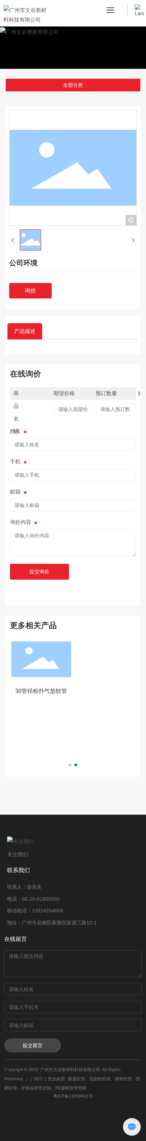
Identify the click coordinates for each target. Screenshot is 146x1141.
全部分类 (73, 85)
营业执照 (56, 1078)
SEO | (41, 1078)
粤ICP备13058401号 (73, 1096)
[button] (70, 764)
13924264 (43, 910)
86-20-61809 (36, 899)
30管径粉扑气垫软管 (41, 691)
